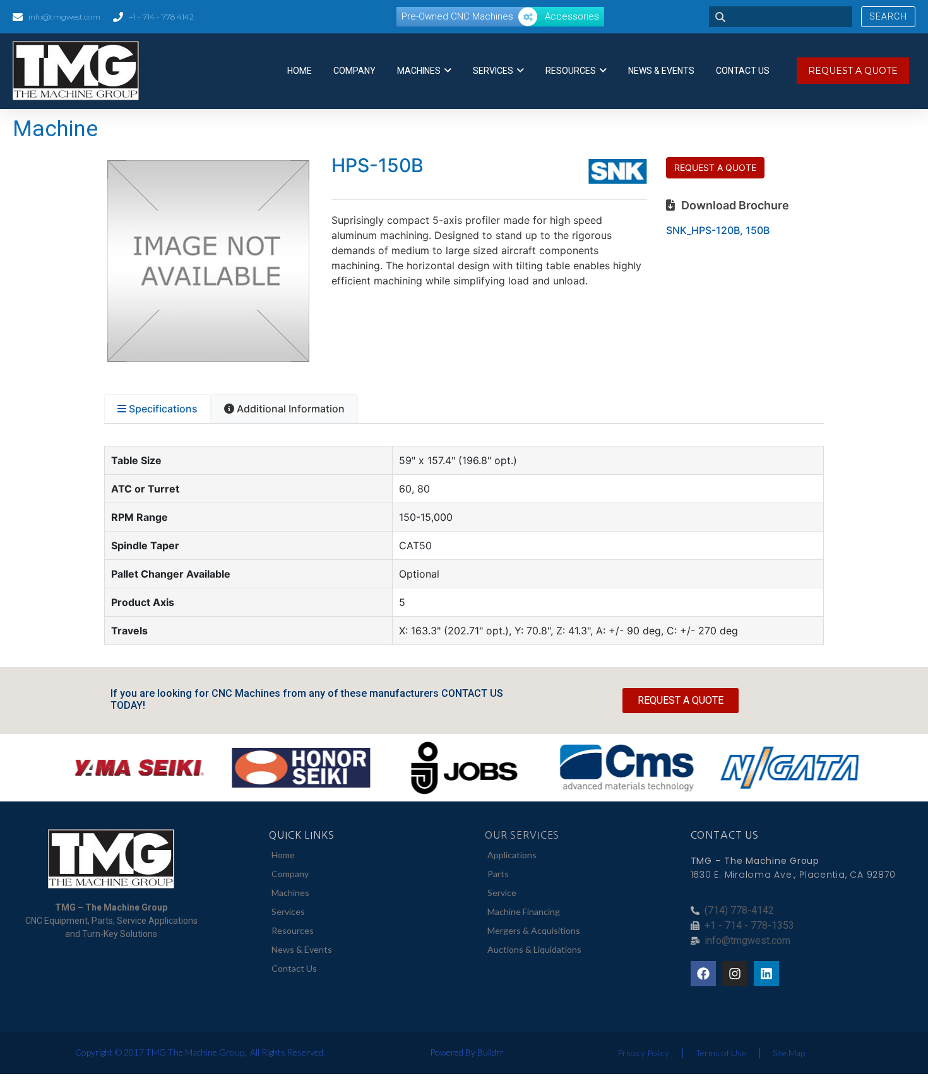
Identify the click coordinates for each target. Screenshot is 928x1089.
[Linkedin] (766, 973)
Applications (512, 854)
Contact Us (743, 71)
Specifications (163, 408)
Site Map (789, 1052)
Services (493, 71)
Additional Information (291, 408)
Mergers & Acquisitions (533, 930)
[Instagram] (734, 973)
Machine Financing (523, 911)
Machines (419, 71)
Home (299, 71)
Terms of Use (721, 1052)
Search (888, 16)
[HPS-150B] (208, 358)
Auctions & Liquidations (534, 949)
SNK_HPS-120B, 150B (718, 230)
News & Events (661, 71)
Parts (498, 873)
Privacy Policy (643, 1052)
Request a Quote (715, 167)
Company (354, 71)
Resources (570, 71)
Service (501, 892)
